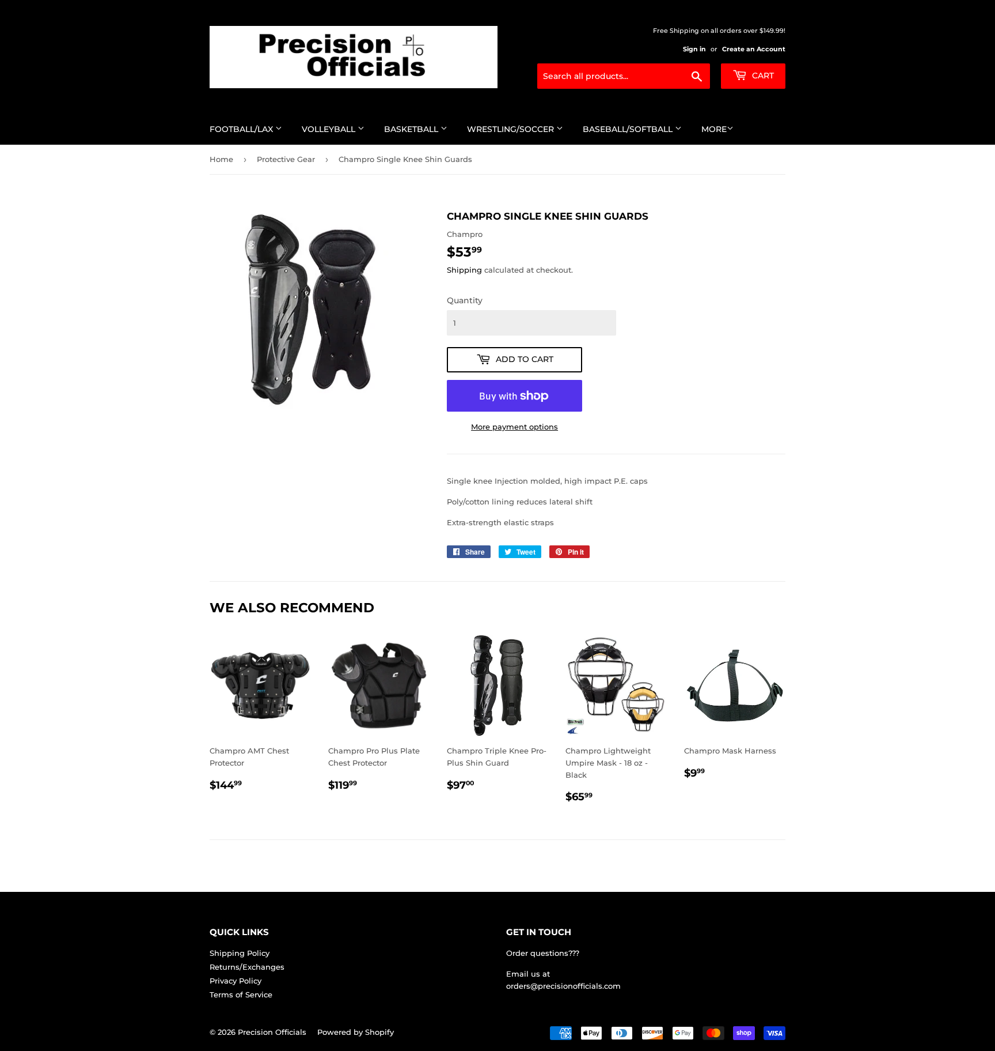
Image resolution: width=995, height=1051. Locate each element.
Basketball (412, 129)
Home (221, 159)
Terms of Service (241, 994)
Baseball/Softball (629, 129)
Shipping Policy (239, 953)
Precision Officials (272, 1032)
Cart (762, 75)
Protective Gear (286, 159)
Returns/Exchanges (247, 966)
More (714, 129)
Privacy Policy (235, 980)
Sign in (694, 49)
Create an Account (753, 49)
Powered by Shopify (355, 1032)
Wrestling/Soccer (511, 129)
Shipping (464, 269)
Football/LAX (242, 129)
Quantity (465, 300)
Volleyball (330, 129)
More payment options (514, 426)
